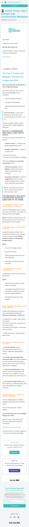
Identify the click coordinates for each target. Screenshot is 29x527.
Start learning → (14, 470)
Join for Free (14, 5)
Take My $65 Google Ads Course (11, 427)
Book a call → (14, 452)
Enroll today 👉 (6, 56)
